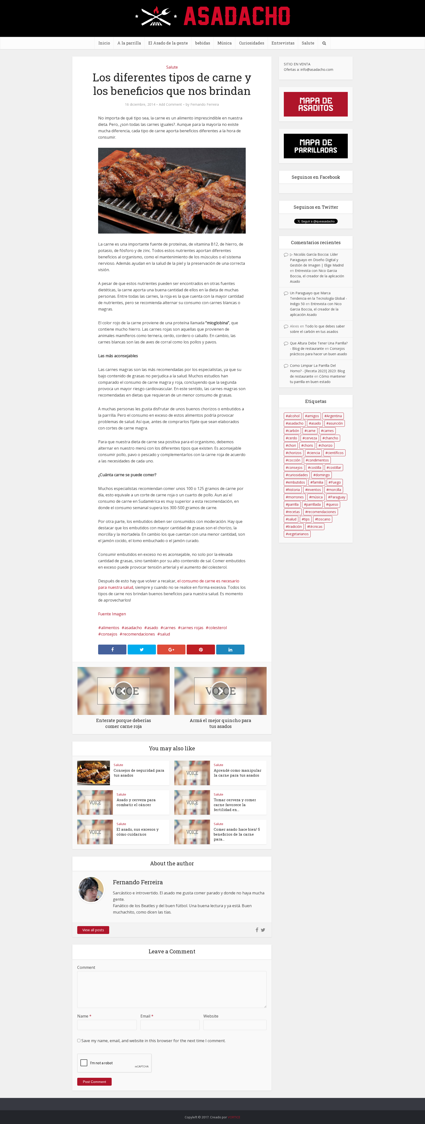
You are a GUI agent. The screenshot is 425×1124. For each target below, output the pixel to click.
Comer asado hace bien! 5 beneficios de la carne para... (237, 834)
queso (333, 504)
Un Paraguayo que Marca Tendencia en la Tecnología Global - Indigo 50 (318, 298)
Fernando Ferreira (204, 104)
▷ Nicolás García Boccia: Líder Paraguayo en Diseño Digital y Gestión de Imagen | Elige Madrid (317, 259)
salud (165, 634)
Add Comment (170, 104)
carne (311, 430)
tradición (295, 526)
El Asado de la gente (168, 42)
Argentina (334, 416)
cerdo (292, 438)
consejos (109, 634)
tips (307, 519)
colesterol (218, 627)
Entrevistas (283, 42)
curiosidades (298, 475)
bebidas (202, 42)
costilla (315, 467)
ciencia (314, 452)
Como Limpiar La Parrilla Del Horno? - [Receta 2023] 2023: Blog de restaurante (317, 371)
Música (224, 42)
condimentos (318, 460)
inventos (314, 489)
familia (318, 482)
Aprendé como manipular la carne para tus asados (237, 773)
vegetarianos (298, 534)
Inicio (104, 42)
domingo (323, 475)
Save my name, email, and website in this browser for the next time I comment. (153, 1040)
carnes (169, 627)
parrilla (293, 504)
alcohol (294, 416)
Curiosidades (251, 42)
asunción (336, 423)
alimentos (110, 627)
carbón (293, 430)
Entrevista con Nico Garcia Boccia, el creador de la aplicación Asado (317, 276)
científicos (336, 452)
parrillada (313, 504)
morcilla (335, 489)
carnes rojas (192, 627)
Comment (86, 967)
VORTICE (234, 1117)
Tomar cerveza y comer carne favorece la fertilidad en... (235, 804)
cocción (294, 460)
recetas (294, 511)
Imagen (119, 614)
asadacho (133, 627)
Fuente (104, 614)
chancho (331, 438)
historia (294, 489)
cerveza (311, 438)
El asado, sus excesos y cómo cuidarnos (138, 832)
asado (152, 627)
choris (308, 445)
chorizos (295, 452)
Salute (308, 42)
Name (84, 1016)
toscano (323, 519)
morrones (296, 497)
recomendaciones (138, 634)
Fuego (336, 482)
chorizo (327, 445)
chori (292, 445)
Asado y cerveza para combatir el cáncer (136, 802)
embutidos (296, 482)
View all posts (93, 930)
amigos (313, 416)
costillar (335, 467)
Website (210, 1016)
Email (146, 1016)
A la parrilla (129, 42)
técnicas (315, 526)
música (317, 497)
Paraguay (337, 497)
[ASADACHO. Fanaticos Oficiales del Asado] (212, 15)
